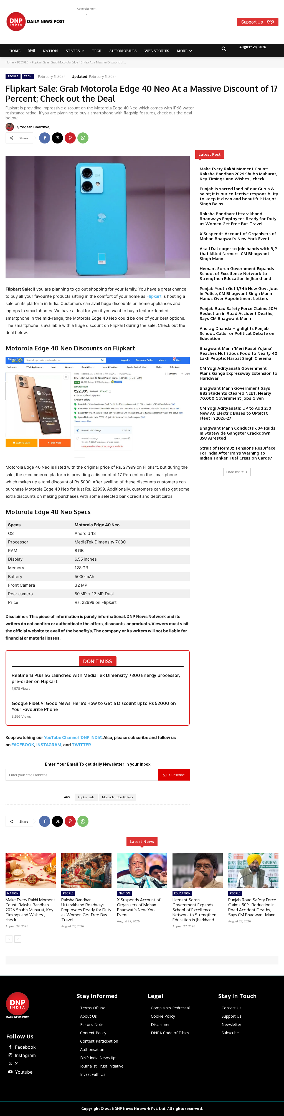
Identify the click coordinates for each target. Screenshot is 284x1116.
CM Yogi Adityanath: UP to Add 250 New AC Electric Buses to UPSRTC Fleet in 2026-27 (235, 413)
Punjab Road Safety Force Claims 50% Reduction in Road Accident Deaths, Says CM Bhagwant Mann (238, 313)
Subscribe (177, 775)
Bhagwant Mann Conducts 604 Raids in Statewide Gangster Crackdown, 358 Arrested (237, 433)
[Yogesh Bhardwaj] (11, 127)
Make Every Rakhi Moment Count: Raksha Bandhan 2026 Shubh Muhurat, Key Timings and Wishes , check (238, 173)
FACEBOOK (22, 744)
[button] (224, 49)
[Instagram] (10, 1055)
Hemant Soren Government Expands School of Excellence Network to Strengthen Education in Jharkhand (237, 273)
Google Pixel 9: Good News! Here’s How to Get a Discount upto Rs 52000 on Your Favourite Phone (94, 706)
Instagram (25, 1055)
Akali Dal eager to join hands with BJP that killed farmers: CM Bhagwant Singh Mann (238, 253)
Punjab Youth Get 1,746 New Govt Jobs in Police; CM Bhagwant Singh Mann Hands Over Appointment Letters (239, 293)
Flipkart (153, 296)
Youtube (23, 1072)
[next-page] (17, 939)
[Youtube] (10, 1072)
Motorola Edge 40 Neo (117, 797)
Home (10, 62)
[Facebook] (44, 137)
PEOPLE (22, 62)
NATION (13, 893)
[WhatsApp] (82, 137)
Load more (235, 472)
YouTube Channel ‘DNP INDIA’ (73, 737)
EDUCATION (182, 893)
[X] (57, 137)
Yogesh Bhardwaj (35, 127)
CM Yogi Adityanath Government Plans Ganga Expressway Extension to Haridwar (238, 373)
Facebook (25, 1047)
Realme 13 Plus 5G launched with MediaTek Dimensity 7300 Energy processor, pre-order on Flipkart (96, 678)
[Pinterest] (70, 137)
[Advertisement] (177, 29)
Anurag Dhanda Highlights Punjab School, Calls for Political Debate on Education (237, 333)
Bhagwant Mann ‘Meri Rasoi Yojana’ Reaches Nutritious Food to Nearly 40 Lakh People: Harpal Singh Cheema (238, 353)
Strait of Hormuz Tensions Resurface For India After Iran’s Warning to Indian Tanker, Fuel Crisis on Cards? (237, 453)
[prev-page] (9, 939)
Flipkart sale (86, 797)
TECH (28, 76)
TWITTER (81, 744)
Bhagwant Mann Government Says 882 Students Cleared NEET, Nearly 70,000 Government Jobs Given (235, 393)
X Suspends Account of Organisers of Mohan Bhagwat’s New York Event (238, 236)
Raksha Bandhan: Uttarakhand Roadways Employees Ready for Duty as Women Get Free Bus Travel (238, 218)
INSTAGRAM (48, 744)
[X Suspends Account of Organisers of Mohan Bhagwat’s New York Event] (142, 870)
